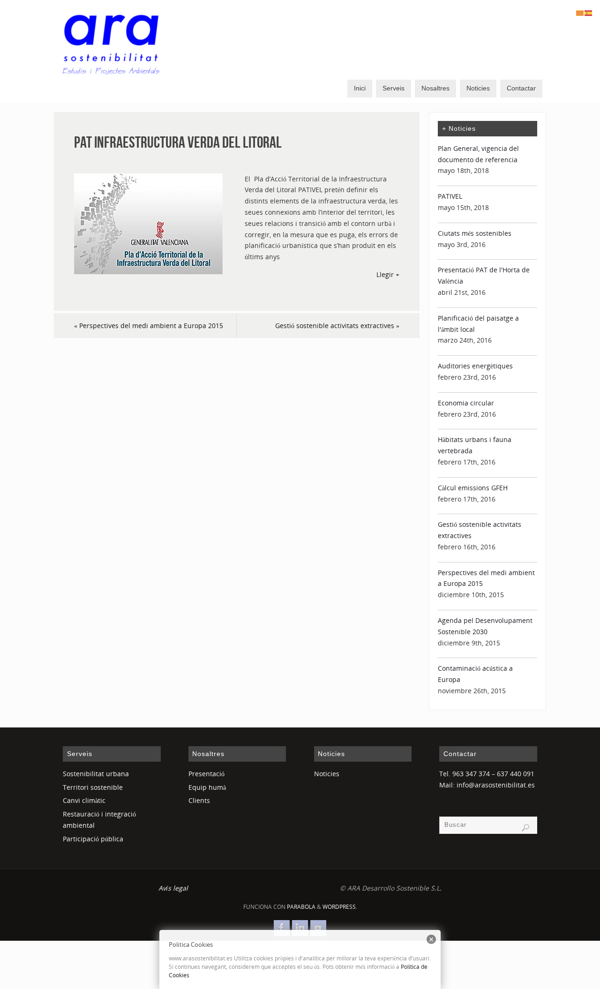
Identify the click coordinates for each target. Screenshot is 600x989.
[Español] (589, 12)
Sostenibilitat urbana (96, 773)
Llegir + (387, 274)
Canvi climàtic (84, 800)
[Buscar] (525, 827)
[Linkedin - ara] (300, 928)
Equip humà (207, 787)
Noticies (326, 773)
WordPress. (339, 907)
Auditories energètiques (475, 365)
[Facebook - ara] (282, 928)
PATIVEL (450, 196)
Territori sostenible (93, 787)
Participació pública (93, 838)
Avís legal (173, 888)
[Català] (580, 12)
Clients (199, 800)
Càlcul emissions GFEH (473, 487)
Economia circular (466, 402)
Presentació (206, 773)
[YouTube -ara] (318, 928)
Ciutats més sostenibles (474, 233)
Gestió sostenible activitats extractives (337, 325)
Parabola (301, 907)
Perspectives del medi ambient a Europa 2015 (148, 325)
